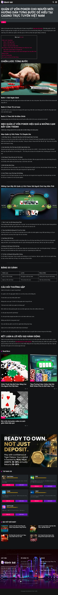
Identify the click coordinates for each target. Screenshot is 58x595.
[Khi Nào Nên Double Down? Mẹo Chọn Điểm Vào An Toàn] (4, 541)
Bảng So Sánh (5, 53)
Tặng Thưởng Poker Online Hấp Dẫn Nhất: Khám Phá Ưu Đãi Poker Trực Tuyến (42, 386)
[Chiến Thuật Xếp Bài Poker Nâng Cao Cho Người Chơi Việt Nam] (14, 368)
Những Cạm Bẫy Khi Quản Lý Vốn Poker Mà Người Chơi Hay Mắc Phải (19, 51)
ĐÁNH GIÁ (8, 484)
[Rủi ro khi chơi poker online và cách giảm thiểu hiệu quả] (14, 405)
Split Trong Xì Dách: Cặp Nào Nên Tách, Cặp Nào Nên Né (47, 526)
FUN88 (8, 491)
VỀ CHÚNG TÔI (24, 561)
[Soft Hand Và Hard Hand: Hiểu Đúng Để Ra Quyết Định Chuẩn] (33, 541)
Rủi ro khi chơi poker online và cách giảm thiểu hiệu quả (13, 422)
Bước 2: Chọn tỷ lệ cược (9, 44)
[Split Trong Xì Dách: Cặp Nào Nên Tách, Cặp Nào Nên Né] (33, 532)
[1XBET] (32, 493)
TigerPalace (10, 476)
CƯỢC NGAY (21, 484)
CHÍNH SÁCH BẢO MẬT (27, 564)
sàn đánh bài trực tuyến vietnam (23, 341)
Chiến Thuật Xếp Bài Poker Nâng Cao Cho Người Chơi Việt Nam (13, 385)
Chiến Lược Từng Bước (7, 40)
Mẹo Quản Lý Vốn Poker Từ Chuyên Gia (12, 49)
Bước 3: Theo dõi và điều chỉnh (10, 45)
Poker (3, 22)
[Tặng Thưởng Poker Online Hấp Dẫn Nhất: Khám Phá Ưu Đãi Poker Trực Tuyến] (43, 368)
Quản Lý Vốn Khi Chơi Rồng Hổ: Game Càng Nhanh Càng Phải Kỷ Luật (17, 527)
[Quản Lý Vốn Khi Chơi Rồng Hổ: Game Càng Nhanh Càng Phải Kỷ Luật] (4, 532)
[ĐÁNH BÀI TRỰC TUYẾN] (7, 2)
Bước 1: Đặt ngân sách (8, 42)
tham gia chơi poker (38, 28)
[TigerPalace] (4, 479)
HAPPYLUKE (10, 506)
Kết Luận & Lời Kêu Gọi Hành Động (10, 57)
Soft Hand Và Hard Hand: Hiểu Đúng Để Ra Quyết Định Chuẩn (46, 535)
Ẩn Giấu (21, 37)
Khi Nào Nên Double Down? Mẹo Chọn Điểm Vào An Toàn (17, 535)
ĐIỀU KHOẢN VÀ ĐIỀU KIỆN (28, 566)
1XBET (37, 491)
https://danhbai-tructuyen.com (47, 566)
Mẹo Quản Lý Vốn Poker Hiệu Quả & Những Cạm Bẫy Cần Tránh (17, 47)
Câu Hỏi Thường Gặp (7, 55)
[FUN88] (4, 493)
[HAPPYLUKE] (4, 508)
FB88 (36, 476)
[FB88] (32, 479)
